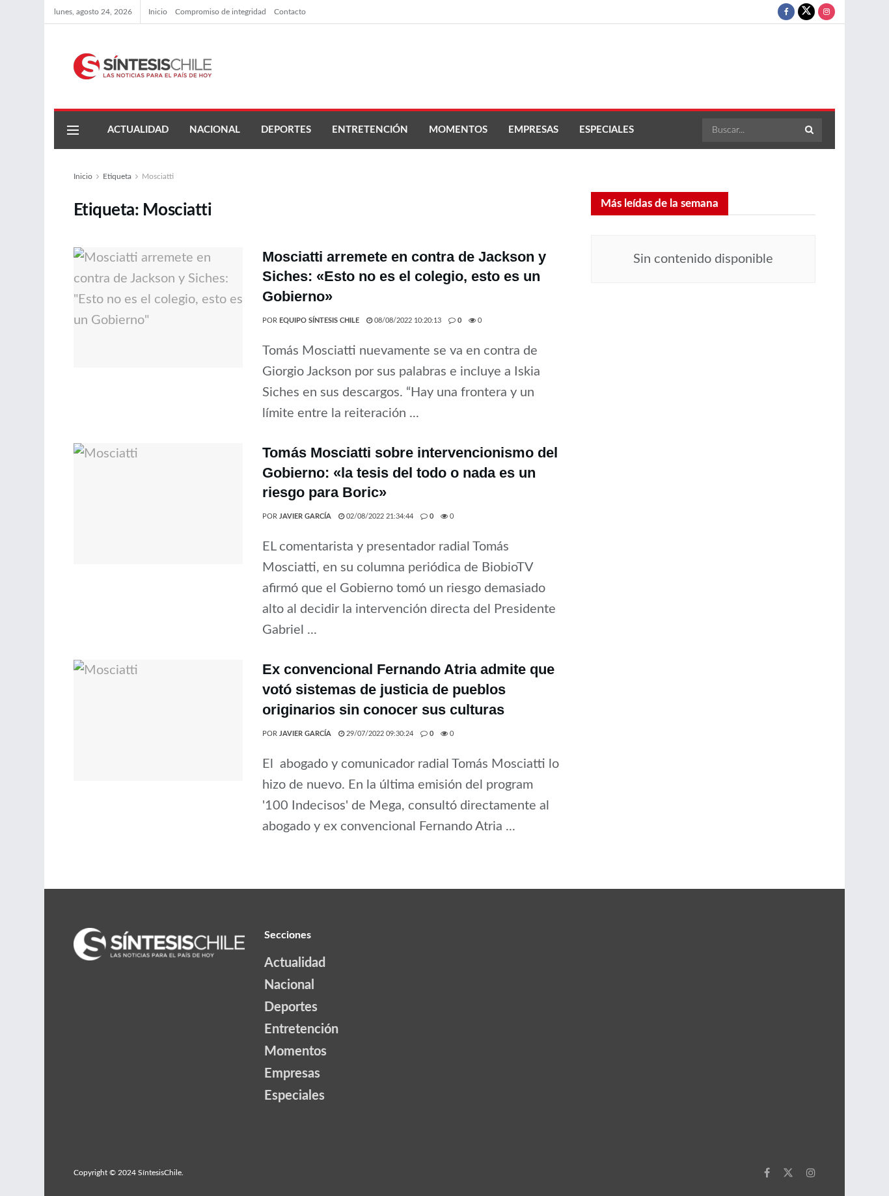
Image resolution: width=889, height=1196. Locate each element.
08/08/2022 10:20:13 (406, 320)
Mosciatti (158, 176)
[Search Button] (810, 130)
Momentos (458, 130)
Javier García (305, 516)
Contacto (290, 12)
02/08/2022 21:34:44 (378, 516)
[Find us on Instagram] (826, 11)
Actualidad (138, 130)
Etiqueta (117, 176)
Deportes (286, 130)
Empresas (533, 130)
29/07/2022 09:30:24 (378, 733)
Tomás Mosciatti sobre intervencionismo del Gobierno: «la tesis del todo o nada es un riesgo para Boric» (410, 472)
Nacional (214, 130)
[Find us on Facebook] (786, 11)
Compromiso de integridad (220, 12)
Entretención (370, 130)
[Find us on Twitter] (806, 11)
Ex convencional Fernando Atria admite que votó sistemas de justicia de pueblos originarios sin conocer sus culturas (408, 689)
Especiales (606, 130)
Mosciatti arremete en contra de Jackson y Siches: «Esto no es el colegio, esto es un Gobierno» (404, 277)
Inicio (157, 12)
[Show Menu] (73, 130)
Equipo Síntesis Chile (319, 320)
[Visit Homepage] (133, 66)
